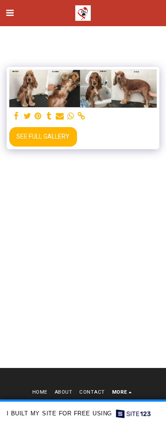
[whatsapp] (71, 116)
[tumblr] (49, 116)
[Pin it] (38, 116)
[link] (81, 116)
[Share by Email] (60, 116)
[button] (9, 12)
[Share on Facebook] (16, 116)
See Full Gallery (42, 136)
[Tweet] (27, 116)
